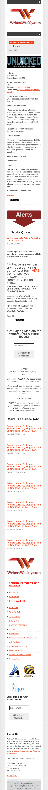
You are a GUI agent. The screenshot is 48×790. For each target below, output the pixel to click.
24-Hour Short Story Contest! (20, 654)
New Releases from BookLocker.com (23, 638)
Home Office (14, 633)
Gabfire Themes (25, 788)
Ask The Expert (15, 642)
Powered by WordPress (23, 786)
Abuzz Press (32, 751)
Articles (12, 629)
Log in (11, 786)
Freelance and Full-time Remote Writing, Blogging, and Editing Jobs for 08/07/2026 (24, 485)
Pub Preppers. (12, 753)
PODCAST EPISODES (18, 625)
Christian (14, 42)
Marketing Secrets (16, 650)
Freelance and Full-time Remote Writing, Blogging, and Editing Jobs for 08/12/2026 (24, 466)
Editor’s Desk (14, 621)
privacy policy (12, 775)
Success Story (14, 659)
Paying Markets (27, 42)
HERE (35, 270)
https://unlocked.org (23, 87)
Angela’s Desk (14, 616)
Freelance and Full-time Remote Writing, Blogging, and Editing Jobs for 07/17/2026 (24, 542)
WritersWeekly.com (27, 783)
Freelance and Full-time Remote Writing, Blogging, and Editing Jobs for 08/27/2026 (24, 428)
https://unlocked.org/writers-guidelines (23, 90)
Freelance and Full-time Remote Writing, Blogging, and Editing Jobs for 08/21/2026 (24, 447)
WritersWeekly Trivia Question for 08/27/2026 (24, 239)
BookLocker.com (20, 751)
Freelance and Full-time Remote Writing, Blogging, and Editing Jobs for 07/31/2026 (24, 504)
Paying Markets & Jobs (18, 646)
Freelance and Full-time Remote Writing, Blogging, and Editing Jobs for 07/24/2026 (24, 523)
